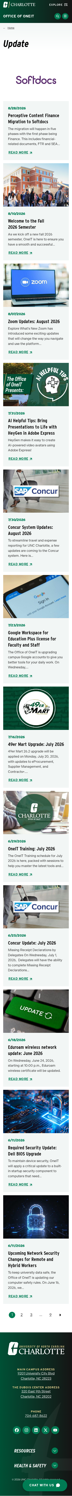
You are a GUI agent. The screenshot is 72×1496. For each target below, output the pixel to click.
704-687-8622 (36, 1416)
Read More (18, 152)
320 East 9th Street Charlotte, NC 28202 (36, 1394)
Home (11, 28)
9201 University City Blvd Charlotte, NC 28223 (36, 1376)
